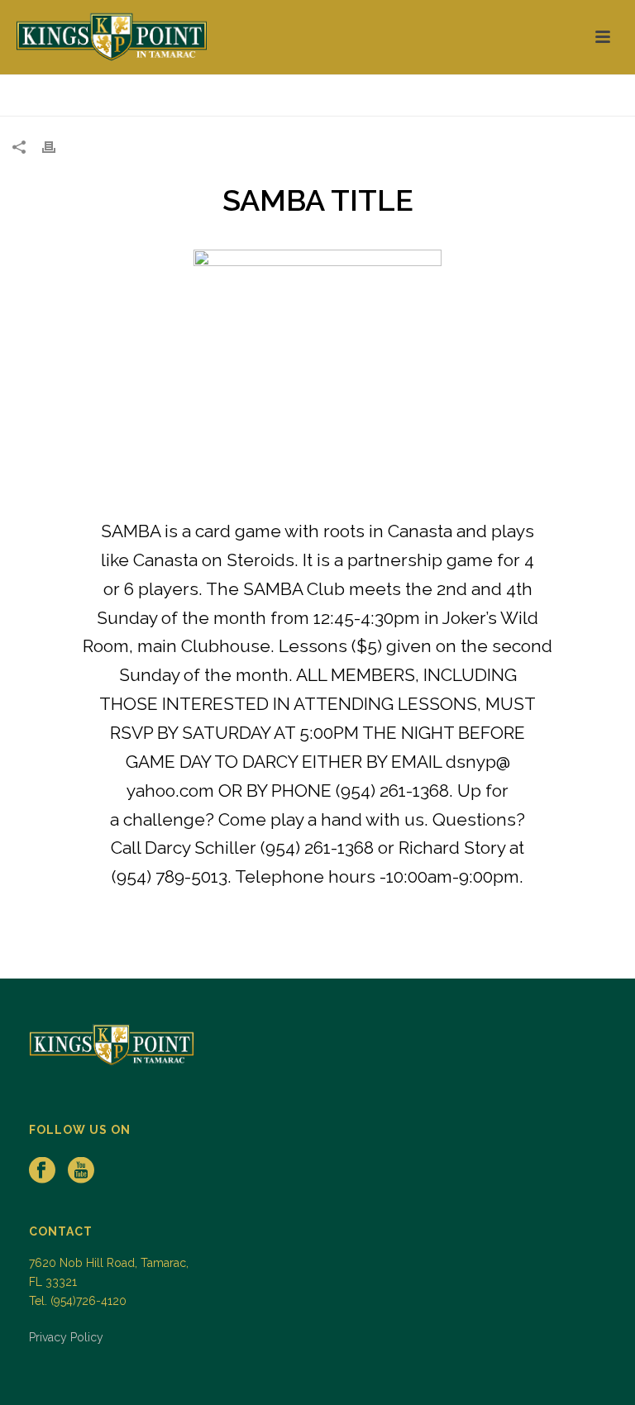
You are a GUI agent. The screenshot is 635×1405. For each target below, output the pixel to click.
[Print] (57, 146)
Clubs (582, 100)
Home (540, 100)
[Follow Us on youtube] (81, 1171)
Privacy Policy (66, 1337)
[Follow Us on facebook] (42, 1171)
